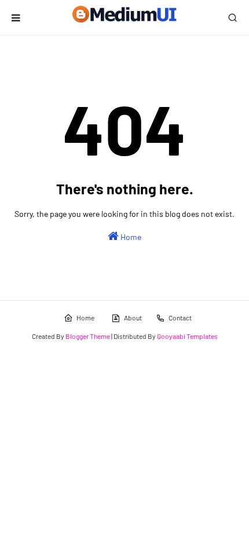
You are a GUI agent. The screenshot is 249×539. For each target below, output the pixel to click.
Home (130, 237)
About (133, 317)
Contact (180, 317)
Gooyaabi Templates (187, 336)
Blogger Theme (87, 336)
